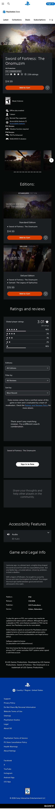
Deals (27, 20)
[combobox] (27, 368)
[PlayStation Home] (27, 3)
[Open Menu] (3, 4)
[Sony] (49, 808)
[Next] (51, 160)
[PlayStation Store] (12, 12)
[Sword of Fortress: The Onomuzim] (23, 160)
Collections (17, 20)
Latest (5, 20)
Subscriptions (40, 20)
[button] (17, 123)
